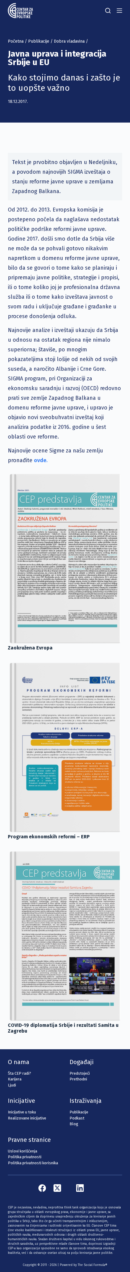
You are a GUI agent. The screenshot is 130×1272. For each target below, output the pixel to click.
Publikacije (38, 41)
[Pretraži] (108, 10)
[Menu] (119, 10)
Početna (16, 41)
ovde (40, 460)
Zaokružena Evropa (30, 648)
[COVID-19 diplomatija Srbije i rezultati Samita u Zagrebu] (65, 935)
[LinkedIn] (80, 1188)
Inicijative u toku (22, 1112)
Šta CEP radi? (19, 1073)
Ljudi (12, 1085)
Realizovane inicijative (27, 1118)
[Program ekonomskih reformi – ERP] (65, 747)
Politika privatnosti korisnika (33, 1163)
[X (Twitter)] (57, 1188)
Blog (74, 1124)
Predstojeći (80, 1073)
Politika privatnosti (24, 1157)
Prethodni (78, 1079)
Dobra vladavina (69, 41)
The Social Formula (91, 1265)
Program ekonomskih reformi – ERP (49, 837)
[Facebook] (42, 1188)
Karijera (14, 1079)
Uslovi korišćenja (22, 1151)
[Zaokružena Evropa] (65, 558)
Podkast (77, 1118)
